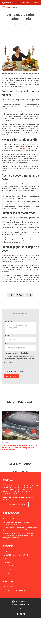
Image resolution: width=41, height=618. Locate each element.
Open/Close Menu (4, 7)
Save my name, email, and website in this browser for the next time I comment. (20, 358)
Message (8, 321)
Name (7, 335)
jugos (9, 255)
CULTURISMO (7, 569)
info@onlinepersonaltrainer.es (29, 2)
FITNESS (6, 551)
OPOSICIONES (8, 566)
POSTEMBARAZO (9, 573)
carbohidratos (31, 128)
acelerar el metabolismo (18, 148)
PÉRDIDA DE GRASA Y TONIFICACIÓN (15, 555)
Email (7, 344)
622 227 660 (8, 2)
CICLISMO (6, 562)
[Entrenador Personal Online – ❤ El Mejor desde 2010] (12, 7)
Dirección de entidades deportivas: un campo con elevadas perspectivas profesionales (20, 447)
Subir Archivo (20, 364)
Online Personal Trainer (24, 604)
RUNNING (6, 559)
